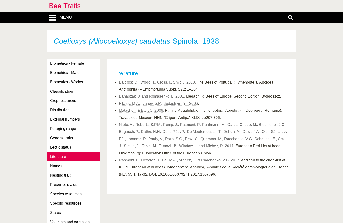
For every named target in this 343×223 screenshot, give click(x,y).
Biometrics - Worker (66, 82)
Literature (58, 157)
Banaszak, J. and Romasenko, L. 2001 (151, 96)
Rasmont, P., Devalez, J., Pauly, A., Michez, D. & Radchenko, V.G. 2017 (179, 160)
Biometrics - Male (65, 73)
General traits (61, 138)
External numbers (65, 119)
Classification (61, 91)
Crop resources (63, 101)
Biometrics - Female (67, 63)
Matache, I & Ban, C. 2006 (141, 110)
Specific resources (65, 203)
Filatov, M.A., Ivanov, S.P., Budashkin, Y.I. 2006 (158, 103)
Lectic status (60, 147)
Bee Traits (65, 6)
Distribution (60, 110)
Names (56, 166)
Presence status (63, 185)
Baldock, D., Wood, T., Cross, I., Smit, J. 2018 (157, 82)
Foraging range (63, 129)
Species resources (66, 194)
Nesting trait (60, 175)
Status (55, 213)
